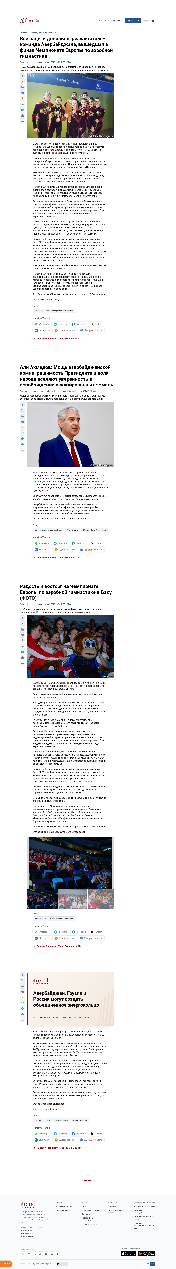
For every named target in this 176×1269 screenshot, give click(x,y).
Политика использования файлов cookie (144, 1225)
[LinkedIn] (51, 1253)
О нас (84, 1206)
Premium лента (62, 1210)
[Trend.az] (29, 20)
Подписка (112, 1206)
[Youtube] (40, 1253)
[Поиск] (99, 20)
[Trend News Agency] (28, 1204)
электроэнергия (80, 1120)
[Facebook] (29, 1253)
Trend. (45, 490)
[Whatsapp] (23, 1253)
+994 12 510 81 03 (27, 1233)
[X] (34, 1253)
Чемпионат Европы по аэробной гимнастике (54, 311)
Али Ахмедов (72, 530)
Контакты (86, 1214)
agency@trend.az (27, 1236)
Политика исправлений (92, 1224)
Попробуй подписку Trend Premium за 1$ (58, 338)
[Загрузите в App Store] (128, 1253)
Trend (54, 152)
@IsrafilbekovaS (50, 1109)
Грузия (48, 1120)
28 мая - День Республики (94, 530)
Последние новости (64, 1206)
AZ (148, 1264)
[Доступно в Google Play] (146, 1253)
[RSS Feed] (57, 1253)
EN (143, 1264)
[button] (22, 76)
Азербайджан (62, 1120)
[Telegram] (46, 1253)
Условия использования (144, 1206)
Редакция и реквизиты (91, 1210)
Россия (38, 1120)
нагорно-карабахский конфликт (48, 530)
